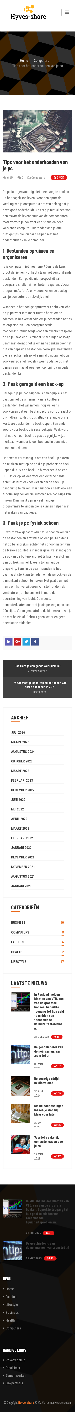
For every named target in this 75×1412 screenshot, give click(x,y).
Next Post (39, 692)
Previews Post (38, 671)
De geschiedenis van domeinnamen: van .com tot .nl (48, 1051)
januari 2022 (21, 848)
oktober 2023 (21, 761)
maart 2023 (20, 771)
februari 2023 (22, 780)
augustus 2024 (23, 752)
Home (10, 1289)
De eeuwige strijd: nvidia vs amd (47, 1080)
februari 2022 (22, 838)
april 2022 (19, 819)
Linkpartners (14, 1383)
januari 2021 (21, 886)
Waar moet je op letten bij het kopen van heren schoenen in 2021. (40, 685)
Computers (38, 178)
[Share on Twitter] (26, 642)
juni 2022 (18, 800)
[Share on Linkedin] (8, 642)
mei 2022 (17, 809)
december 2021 (22, 857)
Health (16, 952)
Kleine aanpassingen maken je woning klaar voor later (48, 1110)
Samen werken (15, 1375)
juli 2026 (18, 732)
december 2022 (22, 790)
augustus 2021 (23, 876)
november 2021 (23, 867)
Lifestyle (18, 962)
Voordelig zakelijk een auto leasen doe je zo (48, 1141)
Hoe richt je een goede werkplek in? (38, 666)
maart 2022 (20, 828)
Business (18, 922)
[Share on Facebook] (35, 642)
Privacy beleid (15, 1360)
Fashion (17, 942)
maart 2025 (20, 742)
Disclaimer (12, 1368)
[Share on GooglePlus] (17, 642)
